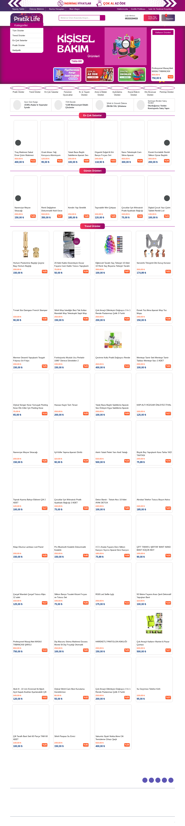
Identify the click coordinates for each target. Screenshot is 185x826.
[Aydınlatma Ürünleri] (117, 88)
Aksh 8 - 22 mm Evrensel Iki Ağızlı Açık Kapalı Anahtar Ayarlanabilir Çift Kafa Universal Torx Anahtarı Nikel (29, 691)
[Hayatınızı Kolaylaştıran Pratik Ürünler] (26, 18)
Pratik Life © (80, 821)
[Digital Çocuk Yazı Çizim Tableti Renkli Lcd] (155, 189)
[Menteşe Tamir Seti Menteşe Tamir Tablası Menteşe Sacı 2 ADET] (154, 339)
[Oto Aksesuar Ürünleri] (150, 88)
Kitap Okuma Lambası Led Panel (28, 547)
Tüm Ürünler (71, 800)
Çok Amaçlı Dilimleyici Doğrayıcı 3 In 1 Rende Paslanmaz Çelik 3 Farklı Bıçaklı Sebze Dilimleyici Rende (113, 312)
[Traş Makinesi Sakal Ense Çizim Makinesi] (12, 134)
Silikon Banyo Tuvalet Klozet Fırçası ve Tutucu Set (70, 595)
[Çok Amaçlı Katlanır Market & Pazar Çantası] (154, 623)
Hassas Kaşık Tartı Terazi (65, 405)
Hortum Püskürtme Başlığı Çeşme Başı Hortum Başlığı (28, 264)
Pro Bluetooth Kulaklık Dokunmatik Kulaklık (70, 548)
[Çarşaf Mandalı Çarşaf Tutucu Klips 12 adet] (30, 576)
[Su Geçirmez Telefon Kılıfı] (154, 671)
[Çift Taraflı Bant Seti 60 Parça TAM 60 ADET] (30, 718)
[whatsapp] (144, 780)
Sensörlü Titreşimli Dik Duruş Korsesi (153, 263)
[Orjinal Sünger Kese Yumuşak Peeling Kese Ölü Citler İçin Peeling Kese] (30, 387)
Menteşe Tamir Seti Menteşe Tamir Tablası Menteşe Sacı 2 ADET (153, 359)
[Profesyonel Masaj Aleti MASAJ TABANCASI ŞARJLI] (30, 623)
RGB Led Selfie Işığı (105, 594)
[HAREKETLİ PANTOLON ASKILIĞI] (113, 623)
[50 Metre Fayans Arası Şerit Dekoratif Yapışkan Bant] (154, 576)
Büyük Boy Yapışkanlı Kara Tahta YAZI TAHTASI (154, 453)
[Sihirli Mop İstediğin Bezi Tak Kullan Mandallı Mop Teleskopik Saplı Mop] (71, 292)
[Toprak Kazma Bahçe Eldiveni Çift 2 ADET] (30, 481)
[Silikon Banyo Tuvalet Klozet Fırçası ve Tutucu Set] (71, 576)
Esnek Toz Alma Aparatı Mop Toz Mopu (152, 311)
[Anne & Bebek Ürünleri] (100, 88)
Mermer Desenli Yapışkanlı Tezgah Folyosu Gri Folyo (29, 359)
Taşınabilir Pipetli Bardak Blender (168, 69)
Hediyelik (72, 812)
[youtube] (157, 780)
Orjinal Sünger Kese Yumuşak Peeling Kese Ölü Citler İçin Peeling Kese (30, 406)
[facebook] (151, 780)
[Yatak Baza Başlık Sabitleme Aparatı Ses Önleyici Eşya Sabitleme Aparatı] (66, 134)
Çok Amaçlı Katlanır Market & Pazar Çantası (153, 643)
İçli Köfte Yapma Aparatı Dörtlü (68, 452)
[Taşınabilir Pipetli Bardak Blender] (168, 50)
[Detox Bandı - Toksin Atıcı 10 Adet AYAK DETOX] (113, 481)
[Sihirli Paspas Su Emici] (71, 718)
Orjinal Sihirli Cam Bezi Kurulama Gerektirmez (69, 690)
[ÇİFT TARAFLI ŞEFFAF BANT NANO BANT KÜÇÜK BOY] (154, 529)
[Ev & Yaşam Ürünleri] (84, 88)
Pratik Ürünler (71, 809)
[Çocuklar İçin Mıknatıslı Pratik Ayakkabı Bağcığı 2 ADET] (128, 189)
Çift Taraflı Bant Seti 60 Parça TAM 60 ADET (30, 737)
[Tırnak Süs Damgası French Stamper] (30, 292)
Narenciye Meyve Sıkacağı (18, 209)
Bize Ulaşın (74, 9)
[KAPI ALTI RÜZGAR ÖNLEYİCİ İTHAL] (154, 387)
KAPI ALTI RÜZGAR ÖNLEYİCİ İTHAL (154, 405)
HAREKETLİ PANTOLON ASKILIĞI (111, 641)
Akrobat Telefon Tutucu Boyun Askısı (153, 499)
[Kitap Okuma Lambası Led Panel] (30, 529)
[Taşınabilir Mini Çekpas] (101, 189)
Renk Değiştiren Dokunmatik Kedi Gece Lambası (47, 209)
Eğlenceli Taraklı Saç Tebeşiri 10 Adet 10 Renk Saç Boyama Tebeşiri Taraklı (113, 264)
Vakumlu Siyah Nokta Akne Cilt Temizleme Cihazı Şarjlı (109, 737)
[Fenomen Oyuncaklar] (68, 88)
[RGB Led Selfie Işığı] (113, 576)
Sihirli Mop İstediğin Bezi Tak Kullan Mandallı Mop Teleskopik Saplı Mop (70, 311)
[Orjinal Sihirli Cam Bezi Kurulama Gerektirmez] (71, 671)
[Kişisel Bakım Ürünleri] (133, 88)
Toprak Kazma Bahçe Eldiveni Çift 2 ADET (29, 501)
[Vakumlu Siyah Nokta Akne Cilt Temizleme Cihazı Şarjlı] (113, 718)
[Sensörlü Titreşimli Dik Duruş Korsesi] (154, 245)
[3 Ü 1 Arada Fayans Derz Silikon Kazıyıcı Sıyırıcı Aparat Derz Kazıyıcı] (113, 529)
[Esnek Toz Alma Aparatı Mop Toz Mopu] (154, 292)
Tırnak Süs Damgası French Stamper (30, 310)
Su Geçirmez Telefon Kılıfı (148, 689)
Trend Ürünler (71, 803)
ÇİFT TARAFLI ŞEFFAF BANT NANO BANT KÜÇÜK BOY (154, 548)
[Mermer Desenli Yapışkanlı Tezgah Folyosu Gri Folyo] (30, 339)
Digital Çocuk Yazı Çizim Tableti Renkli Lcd (155, 209)
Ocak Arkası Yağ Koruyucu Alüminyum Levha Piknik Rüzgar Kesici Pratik (37, 154)
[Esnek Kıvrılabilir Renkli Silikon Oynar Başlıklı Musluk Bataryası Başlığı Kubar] (146, 134)
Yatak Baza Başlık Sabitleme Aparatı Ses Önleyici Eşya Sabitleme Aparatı (66, 154)
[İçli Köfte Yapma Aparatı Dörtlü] (71, 434)
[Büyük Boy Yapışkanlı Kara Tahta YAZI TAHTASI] (154, 434)
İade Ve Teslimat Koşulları (160, 9)
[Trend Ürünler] (35, 88)
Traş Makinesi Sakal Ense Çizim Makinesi (10, 153)
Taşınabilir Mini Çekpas (100, 207)
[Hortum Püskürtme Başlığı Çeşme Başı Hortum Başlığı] (30, 245)
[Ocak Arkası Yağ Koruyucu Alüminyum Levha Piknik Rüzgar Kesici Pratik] (39, 134)
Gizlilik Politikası (138, 9)
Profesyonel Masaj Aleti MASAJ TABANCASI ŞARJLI (27, 643)
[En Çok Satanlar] (51, 88)
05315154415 (131, 18)
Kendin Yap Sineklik (72, 207)
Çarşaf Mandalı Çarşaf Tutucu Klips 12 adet (29, 595)
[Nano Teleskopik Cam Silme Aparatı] (119, 134)
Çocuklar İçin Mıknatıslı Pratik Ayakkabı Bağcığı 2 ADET (127, 209)
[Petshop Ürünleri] (166, 88)
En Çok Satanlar (71, 806)
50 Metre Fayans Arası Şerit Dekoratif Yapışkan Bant (154, 595)
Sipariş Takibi (18, 9)
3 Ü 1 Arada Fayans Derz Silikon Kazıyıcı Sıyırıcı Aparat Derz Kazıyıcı (112, 548)
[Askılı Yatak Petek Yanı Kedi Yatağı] (113, 434)
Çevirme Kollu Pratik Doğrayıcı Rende (113, 357)
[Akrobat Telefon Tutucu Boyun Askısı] (154, 481)
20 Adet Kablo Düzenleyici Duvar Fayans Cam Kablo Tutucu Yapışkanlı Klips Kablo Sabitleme (71, 265)
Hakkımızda (122, 9)
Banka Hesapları (56, 9)
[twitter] (164, 780)
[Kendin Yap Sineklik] (74, 189)
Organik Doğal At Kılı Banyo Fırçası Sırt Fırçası (91, 154)
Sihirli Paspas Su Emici (64, 736)
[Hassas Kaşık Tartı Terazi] (71, 387)
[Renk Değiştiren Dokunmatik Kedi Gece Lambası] (48, 189)
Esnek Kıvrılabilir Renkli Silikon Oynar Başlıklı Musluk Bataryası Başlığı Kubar (145, 154)
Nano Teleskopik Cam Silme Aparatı (118, 153)
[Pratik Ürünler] (18, 88)
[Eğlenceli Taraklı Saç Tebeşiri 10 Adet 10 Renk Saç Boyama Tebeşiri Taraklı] (113, 245)
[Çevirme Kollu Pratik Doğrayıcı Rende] (113, 339)
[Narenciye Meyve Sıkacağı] (21, 189)
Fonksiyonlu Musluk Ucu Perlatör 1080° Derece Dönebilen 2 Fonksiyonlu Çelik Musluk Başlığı (69, 359)
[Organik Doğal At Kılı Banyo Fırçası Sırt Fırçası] (93, 134)
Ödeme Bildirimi (36, 9)
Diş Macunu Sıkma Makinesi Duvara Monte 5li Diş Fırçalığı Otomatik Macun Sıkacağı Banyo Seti (70, 643)
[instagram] (170, 780)
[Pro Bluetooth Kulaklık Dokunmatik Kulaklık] (71, 529)
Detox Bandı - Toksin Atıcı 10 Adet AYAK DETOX (111, 501)
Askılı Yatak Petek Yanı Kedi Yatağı (111, 452)
